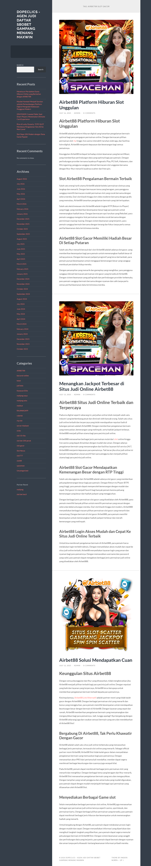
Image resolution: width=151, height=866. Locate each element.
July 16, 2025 (65, 113)
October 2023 (22, 349)
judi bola (20, 386)
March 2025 (21, 264)
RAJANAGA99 (22, 411)
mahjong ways (22, 396)
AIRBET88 (21, 371)
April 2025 (21, 259)
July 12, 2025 (65, 665)
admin (77, 113)
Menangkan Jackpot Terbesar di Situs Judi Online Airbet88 (91, 386)
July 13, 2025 (65, 395)
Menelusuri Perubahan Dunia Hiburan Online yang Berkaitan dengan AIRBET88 (29, 94)
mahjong (20, 489)
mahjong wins (22, 401)
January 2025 (22, 274)
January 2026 (22, 214)
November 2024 (23, 284)
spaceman (21, 466)
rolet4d (20, 416)
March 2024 (21, 324)
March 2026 (21, 204)
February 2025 (22, 269)
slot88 (19, 461)
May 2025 (21, 254)
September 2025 (23, 234)
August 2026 (22, 179)
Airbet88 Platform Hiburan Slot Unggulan (91, 104)
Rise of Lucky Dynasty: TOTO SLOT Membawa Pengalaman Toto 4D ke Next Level (30, 126)
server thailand (23, 426)
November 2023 (23, 344)
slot (116, 439)
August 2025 (22, 239)
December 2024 (23, 279)
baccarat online (23, 376)
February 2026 (22, 209)
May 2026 (21, 194)
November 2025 (23, 224)
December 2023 (23, 339)
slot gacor (20, 446)
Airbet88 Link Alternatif (85, 697)
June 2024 (21, 309)
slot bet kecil (22, 494)
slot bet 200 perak (24, 441)
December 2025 (23, 219)
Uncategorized (22, 471)
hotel (19, 381)
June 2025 (21, 249)
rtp (74, 140)
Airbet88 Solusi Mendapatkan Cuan (95, 660)
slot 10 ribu (21, 436)
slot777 (20, 456)
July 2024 (21, 304)
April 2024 (21, 319)
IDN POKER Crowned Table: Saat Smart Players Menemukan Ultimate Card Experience (31, 116)
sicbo (19, 431)
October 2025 (22, 229)
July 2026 (21, 184)
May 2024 (21, 314)
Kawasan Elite (22, 391)
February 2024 (22, 329)
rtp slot (19, 421)
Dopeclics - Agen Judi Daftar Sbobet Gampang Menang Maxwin (28, 24)
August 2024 (22, 299)
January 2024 (22, 334)
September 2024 (23, 294)
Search (20, 65)
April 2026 (21, 199)
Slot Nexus (21, 451)
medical (20, 406)
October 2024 (22, 289)
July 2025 (21, 244)
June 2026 (21, 189)
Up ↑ (122, 860)
